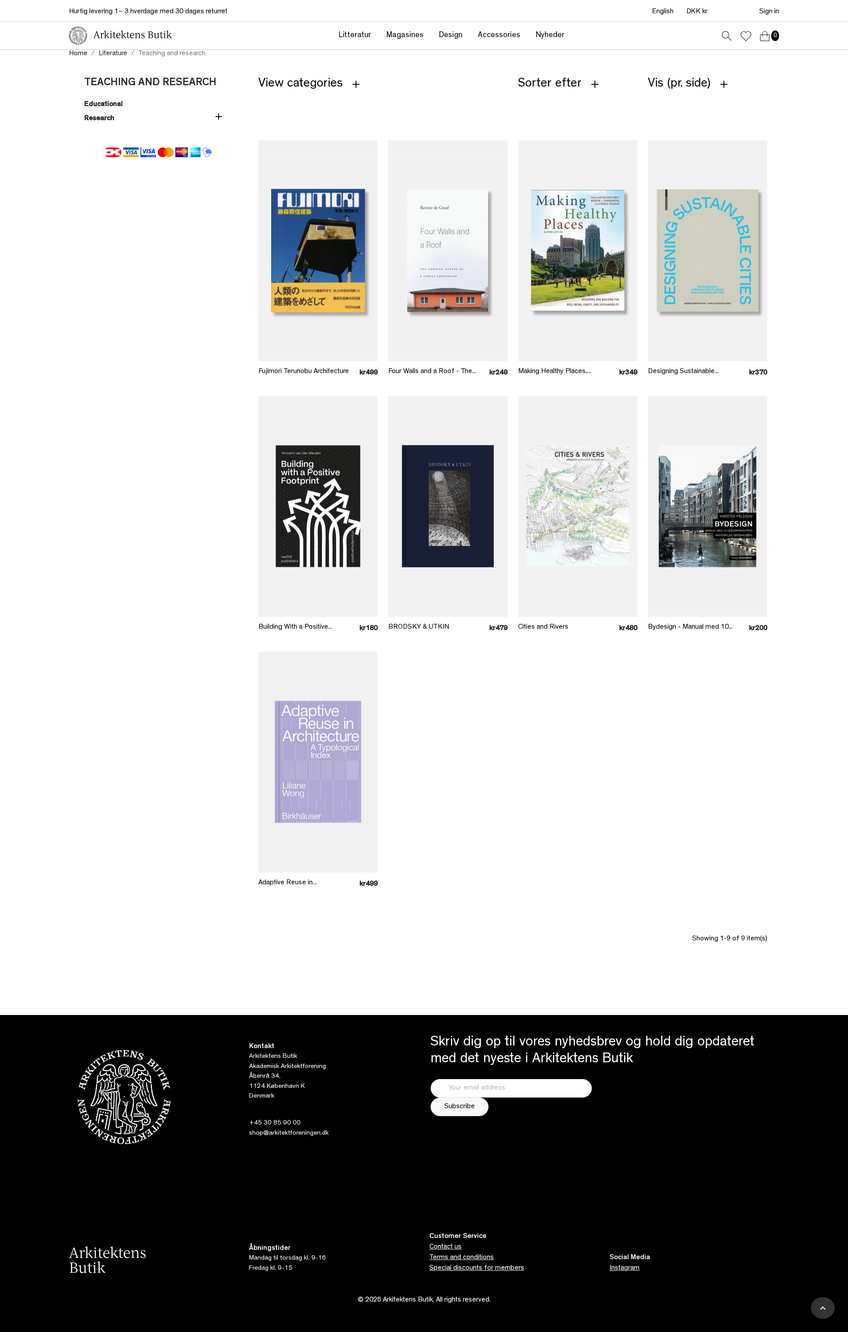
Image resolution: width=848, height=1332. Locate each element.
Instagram (625, 1268)
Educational (103, 104)
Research (99, 118)
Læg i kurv (311, 341)
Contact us (445, 1247)
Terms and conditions (461, 1257)
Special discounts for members (476, 1268)
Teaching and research (150, 83)
